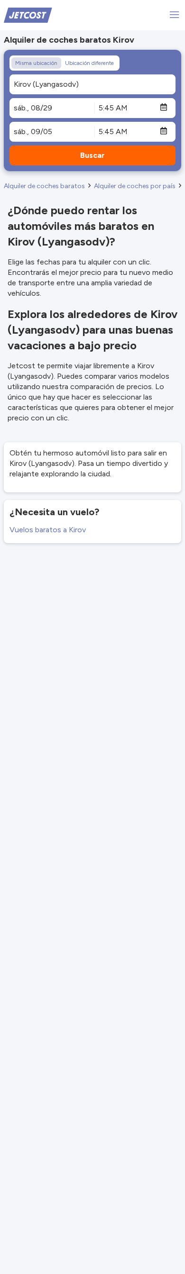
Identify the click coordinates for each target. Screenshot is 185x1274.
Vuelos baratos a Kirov (47, 529)
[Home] (28, 14)
